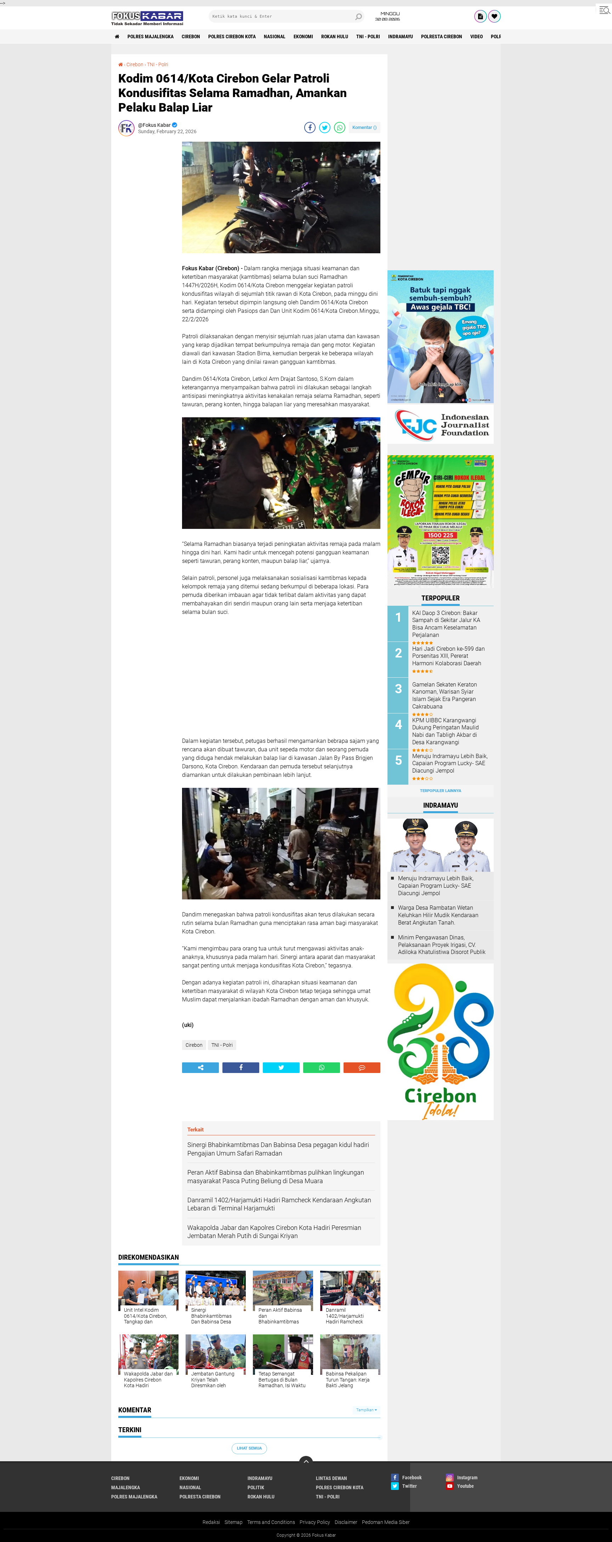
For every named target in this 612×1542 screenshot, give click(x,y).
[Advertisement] (146, 248)
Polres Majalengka (151, 36)
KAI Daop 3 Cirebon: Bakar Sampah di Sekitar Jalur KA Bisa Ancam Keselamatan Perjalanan (446, 624)
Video (476, 36)
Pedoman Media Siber (386, 1522)
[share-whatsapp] (339, 127)
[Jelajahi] (604, 10)
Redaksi (211, 1522)
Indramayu (400, 36)
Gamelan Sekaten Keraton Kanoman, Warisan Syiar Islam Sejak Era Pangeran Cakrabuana (444, 695)
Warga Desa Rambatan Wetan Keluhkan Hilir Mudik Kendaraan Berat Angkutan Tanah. (438, 915)
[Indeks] (480, 16)
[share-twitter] (324, 127)
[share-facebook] (310, 127)
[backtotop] (306, 1463)
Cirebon (191, 36)
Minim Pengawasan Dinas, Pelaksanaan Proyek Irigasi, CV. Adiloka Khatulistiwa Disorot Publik (442, 945)
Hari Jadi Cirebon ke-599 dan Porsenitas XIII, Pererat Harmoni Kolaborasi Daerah (448, 656)
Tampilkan (365, 1410)
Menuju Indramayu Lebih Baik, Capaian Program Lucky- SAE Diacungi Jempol (450, 763)
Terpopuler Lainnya (440, 791)
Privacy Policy (315, 1522)
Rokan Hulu (334, 36)
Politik (256, 1487)
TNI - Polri (368, 36)
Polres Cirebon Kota (232, 36)
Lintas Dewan (331, 1478)
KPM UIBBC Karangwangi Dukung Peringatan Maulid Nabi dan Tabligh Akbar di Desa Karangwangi (445, 731)
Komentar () (364, 127)
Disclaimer (346, 1522)
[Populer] (494, 16)
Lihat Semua (249, 1448)
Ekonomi (303, 36)
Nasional (274, 36)
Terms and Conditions (271, 1522)
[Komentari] (362, 1067)
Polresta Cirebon (441, 36)
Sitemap (234, 1522)
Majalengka (125, 1487)
